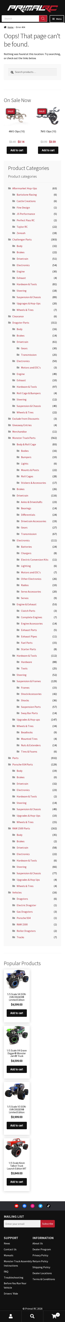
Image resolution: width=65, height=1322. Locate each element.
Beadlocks (27, 732)
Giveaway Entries (22, 425)
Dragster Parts (20, 322)
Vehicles (17, 892)
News (7, 1243)
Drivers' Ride (11, 1293)
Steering (21, 290)
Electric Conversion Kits (34, 559)
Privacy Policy (40, 1255)
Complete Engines (31, 617)
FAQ (6, 1271)
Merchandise (19, 431)
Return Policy (40, 1261)
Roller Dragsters (26, 931)
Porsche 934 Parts (22, 764)
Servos (24, 598)
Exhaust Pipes (29, 636)
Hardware (26, 662)
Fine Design (23, 207)
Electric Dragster (26, 905)
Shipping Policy (41, 1267)
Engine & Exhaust (26, 604)
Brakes (20, 252)
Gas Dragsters (25, 911)
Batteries (26, 546)
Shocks (25, 700)
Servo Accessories (31, 591)
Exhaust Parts (29, 630)
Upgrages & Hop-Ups (28, 303)
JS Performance (26, 213)
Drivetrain (22, 258)
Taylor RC (22, 226)
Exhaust (21, 278)
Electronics (23, 265)
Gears (24, 348)
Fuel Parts (26, 642)
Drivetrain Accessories (33, 521)
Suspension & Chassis (29, 297)
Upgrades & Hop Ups (28, 879)
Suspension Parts (31, 706)
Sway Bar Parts (29, 713)
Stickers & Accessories (33, 482)
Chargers (26, 553)
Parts (15, 758)
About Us (37, 1243)
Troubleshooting (13, 1277)
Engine (21, 271)
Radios (25, 585)
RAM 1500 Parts (21, 828)
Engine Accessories (32, 623)
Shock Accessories (31, 694)
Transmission (28, 354)
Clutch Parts (28, 610)
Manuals (8, 1255)
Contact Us (10, 1249)
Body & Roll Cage (26, 444)
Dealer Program (41, 1249)
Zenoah (21, 233)
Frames (25, 687)
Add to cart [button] (16, 150)
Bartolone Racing (27, 194)
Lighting (26, 566)
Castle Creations (26, 201)
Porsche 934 (23, 918)
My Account (11, 1316)
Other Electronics (31, 578)
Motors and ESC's (31, 367)
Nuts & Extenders (31, 745)
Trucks (20, 937)
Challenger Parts (22, 239)
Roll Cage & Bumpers (29, 393)
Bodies (25, 450)
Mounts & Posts (30, 470)
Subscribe (47, 1223)
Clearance (18, 316)
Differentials (28, 514)
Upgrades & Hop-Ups (28, 815)
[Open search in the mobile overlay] (24, 18)
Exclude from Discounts (25, 418)
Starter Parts (28, 649)
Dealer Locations (42, 1273)
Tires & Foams (29, 751)
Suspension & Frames (29, 681)
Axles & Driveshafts (31, 502)
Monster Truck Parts (24, 438)
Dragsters (22, 898)
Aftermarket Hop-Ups (24, 188)
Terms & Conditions (43, 1279)
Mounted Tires (29, 738)
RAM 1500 (22, 924)
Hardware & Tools (27, 284)
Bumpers (26, 457)
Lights (24, 463)
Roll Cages (27, 476)
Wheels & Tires (25, 309)
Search (32, 1316)
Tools (24, 668)
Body (19, 246)
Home (11, 27)
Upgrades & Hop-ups (28, 719)
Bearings (26, 508)
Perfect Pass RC (26, 220)
